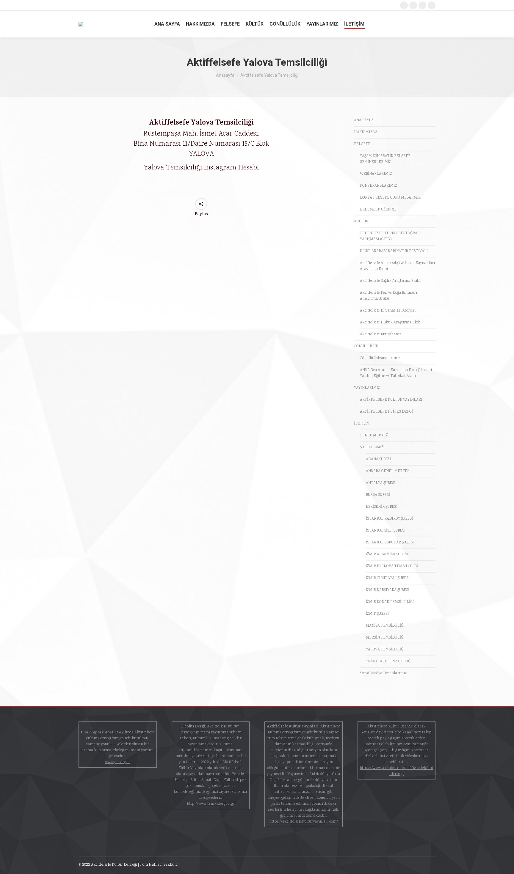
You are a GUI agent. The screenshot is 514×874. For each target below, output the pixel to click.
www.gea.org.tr (117, 762)
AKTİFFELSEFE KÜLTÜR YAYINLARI (391, 400)
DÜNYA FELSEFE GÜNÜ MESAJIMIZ (390, 198)
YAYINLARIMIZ (367, 388)
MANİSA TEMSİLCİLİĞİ (385, 626)
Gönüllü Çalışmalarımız (380, 358)
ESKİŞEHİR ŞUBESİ (381, 507)
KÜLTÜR (361, 221)
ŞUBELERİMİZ (371, 447)
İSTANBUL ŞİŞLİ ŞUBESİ (385, 531)
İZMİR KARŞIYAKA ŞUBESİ (387, 590)
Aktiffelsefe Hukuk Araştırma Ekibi (390, 323)
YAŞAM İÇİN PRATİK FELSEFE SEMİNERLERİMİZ (385, 159)
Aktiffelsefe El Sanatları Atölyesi (388, 311)
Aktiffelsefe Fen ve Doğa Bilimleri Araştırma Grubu (388, 296)
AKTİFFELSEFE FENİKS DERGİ (386, 412)
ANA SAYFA (364, 120)
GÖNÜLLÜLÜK (366, 346)
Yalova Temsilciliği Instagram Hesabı (201, 168)
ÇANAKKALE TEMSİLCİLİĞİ (389, 661)
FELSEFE (362, 144)
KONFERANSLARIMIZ (378, 186)
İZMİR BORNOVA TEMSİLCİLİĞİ (392, 566)
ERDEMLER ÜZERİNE (378, 210)
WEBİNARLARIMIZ (376, 174)
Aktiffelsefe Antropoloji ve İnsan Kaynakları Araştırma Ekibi (397, 266)
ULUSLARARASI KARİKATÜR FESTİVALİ (394, 251)
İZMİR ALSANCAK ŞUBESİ (387, 554)
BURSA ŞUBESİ (378, 495)
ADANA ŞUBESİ (378, 459)
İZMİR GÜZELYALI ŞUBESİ (388, 578)
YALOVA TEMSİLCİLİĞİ (385, 650)
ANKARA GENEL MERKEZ (387, 471)
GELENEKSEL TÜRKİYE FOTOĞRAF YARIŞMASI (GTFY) (390, 236)
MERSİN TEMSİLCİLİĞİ (385, 638)
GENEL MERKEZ (374, 435)
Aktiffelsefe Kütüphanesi (381, 334)
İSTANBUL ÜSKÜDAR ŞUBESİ (390, 543)
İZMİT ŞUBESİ (377, 614)
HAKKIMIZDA (365, 132)
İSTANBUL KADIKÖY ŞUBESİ (389, 519)
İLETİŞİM (362, 424)
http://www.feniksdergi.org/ (210, 804)
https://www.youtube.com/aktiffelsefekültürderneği (396, 771)
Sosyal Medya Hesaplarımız (383, 673)
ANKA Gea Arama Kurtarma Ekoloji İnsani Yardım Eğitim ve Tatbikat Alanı (396, 373)
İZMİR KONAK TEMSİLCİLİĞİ (390, 602)
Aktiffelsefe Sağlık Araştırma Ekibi (390, 281)
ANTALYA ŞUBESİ (380, 483)
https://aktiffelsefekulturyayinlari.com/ (303, 822)
